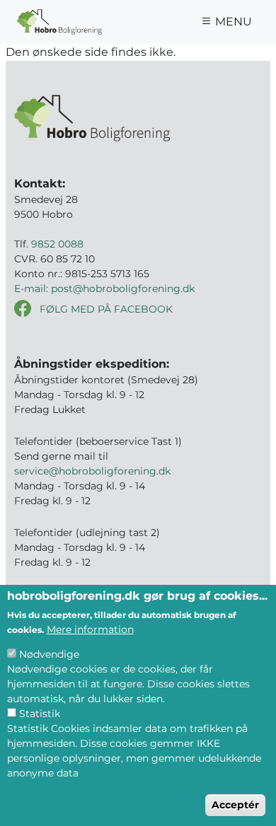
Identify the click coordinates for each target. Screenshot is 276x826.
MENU (232, 21)
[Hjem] (59, 22)
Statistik (39, 713)
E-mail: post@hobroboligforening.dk (104, 288)
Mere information (90, 629)
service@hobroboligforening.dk (92, 471)
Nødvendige (49, 654)
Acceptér (235, 804)
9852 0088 (57, 244)
